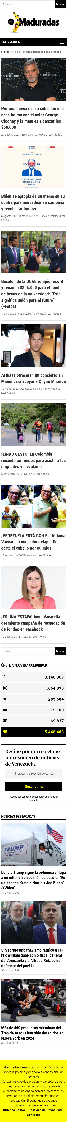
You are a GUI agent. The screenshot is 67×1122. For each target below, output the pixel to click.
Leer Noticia (55, 134)
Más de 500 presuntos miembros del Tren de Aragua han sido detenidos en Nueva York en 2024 (32, 1033)
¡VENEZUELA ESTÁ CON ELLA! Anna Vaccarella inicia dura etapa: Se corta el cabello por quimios (33, 542)
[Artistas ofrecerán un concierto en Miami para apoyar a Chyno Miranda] (33, 366)
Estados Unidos (29, 216)
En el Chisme (29, 134)
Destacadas (27, 388)
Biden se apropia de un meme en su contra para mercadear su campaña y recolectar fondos (33, 202)
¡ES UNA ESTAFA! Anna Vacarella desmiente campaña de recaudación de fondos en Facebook (33, 623)
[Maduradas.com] (33, 32)
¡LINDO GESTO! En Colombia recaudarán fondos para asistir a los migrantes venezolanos (33, 460)
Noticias (42, 134)
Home (5, 52)
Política (54, 216)
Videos (42, 313)
